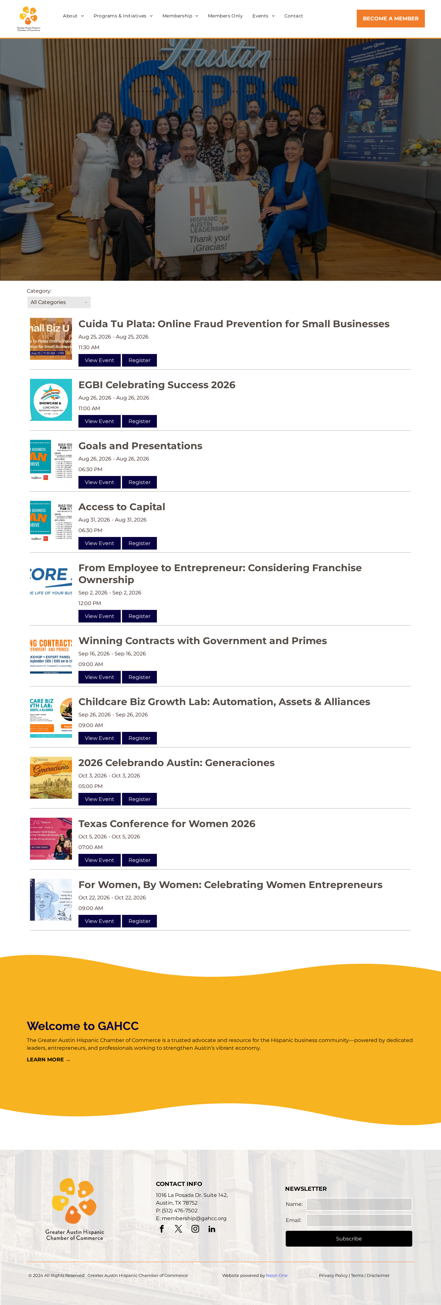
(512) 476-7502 (180, 1211)
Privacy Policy (333, 1275)
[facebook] (162, 1229)
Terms (357, 1275)
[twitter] (178, 1229)
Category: (39, 291)
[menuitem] (73, 16)
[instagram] (195, 1229)
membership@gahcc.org (194, 1218)
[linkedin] (212, 1229)
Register (139, 360)
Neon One (277, 1275)
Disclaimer (378, 1275)
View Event (99, 360)
